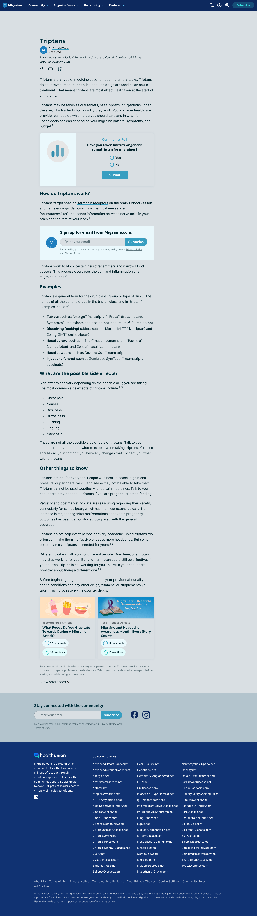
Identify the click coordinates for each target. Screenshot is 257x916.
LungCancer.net (147, 818)
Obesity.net (189, 770)
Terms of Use (72, 253)
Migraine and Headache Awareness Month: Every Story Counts (126, 631)
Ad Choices (41, 886)
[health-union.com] (50, 756)
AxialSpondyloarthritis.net (110, 805)
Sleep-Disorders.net (195, 841)
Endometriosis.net (104, 865)
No (117, 164)
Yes (118, 157)
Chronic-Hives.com (105, 841)
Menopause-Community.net (155, 841)
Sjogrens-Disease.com (196, 829)
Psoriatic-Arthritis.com (197, 805)
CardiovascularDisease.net (110, 829)
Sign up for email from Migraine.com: (96, 232)
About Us (40, 881)
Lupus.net (143, 824)
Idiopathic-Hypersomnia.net (155, 794)
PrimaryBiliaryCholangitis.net (201, 794)
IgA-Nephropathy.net (151, 800)
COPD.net (99, 853)
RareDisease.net (192, 811)
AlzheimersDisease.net (107, 782)
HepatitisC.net (146, 770)
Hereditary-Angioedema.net (155, 776)
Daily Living (92, 5)
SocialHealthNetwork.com (199, 847)
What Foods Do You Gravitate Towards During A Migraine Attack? (66, 631)
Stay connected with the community (68, 705)
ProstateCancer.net (194, 800)
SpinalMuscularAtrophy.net (199, 853)
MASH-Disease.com (150, 835)
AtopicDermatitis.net (106, 794)
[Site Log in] (227, 5)
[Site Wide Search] (212, 5)
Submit (114, 175)
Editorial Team (60, 48)
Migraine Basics (64, 5)
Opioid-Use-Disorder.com (199, 776)
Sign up (236, 889)
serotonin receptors (92, 203)
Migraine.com (146, 859)
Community (36, 5)
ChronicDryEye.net (105, 835)
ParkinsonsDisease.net (196, 782)
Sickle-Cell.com (192, 824)
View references (53, 682)
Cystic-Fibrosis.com (106, 859)
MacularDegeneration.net (153, 829)
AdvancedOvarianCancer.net (111, 770)
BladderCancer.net (105, 811)
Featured (115, 5)
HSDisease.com (147, 788)
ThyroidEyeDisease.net (197, 859)
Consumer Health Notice (108, 881)
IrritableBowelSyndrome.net (155, 811)
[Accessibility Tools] (219, 5)
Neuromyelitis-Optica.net (198, 764)
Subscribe (136, 242)
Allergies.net (101, 776)
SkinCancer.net (191, 835)
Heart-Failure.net (148, 764)
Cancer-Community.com (109, 824)
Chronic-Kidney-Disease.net (111, 847)
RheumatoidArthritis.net (197, 818)
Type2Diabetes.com (195, 865)
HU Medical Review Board (75, 57)
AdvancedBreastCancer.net (110, 764)
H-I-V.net (143, 782)
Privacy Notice (222, 898)
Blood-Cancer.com (105, 818)
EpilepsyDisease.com (107, 871)
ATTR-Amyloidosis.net (107, 800)
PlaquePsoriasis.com (195, 788)
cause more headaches (114, 539)
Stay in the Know (164, 872)
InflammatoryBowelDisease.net (157, 805)
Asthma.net (100, 788)
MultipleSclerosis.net (150, 865)
